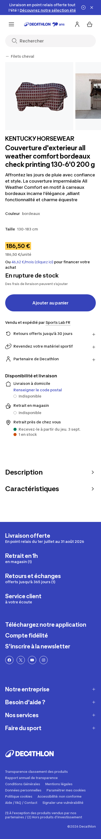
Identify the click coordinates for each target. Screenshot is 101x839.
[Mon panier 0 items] (89, 24)
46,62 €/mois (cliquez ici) (32, 262)
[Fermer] (92, 7)
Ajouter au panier (50, 302)
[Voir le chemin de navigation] (7, 56)
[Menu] (11, 24)
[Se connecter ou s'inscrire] (77, 24)
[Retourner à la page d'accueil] (44, 24)
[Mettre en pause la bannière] (83, 7)
